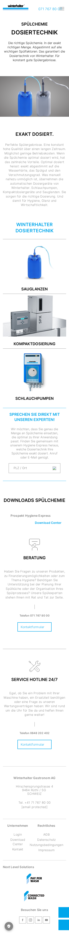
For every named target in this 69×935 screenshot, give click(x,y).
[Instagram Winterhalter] (30, 920)
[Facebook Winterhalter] (22, 920)
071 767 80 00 (49, 9)
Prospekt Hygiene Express (31, 516)
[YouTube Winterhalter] (46, 920)
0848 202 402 (40, 733)
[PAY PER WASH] (35, 880)
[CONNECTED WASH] (34, 897)
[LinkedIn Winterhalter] (38, 920)
